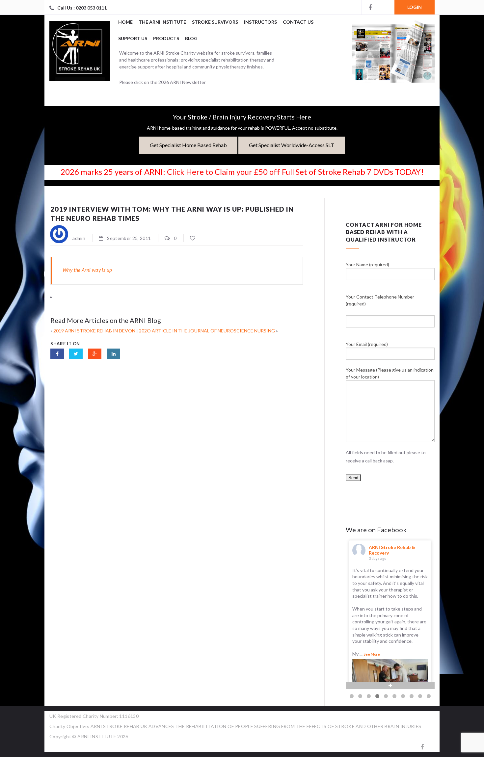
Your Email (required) (367, 344)
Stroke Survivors (215, 22)
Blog (191, 38)
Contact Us (298, 22)
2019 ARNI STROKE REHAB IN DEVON (94, 330)
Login (414, 7)
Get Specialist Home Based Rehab (188, 145)
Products (166, 38)
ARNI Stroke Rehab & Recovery (392, 550)
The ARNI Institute (162, 22)
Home (125, 22)
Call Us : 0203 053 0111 (82, 8)
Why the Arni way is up (87, 270)
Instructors (260, 22)
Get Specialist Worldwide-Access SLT (291, 145)
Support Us (132, 38)
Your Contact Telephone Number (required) (380, 300)
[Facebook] (370, 7)
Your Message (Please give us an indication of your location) (390, 373)
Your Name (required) (367, 264)
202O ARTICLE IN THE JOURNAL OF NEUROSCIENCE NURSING (207, 330)
